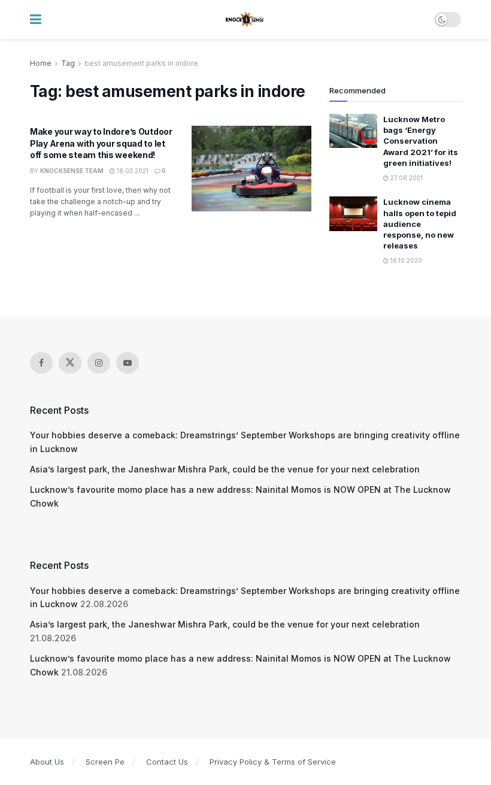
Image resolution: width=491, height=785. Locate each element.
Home (40, 63)
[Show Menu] (35, 19)
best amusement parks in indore (141, 63)
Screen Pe (105, 761)
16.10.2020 (405, 260)
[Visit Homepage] (245, 20)
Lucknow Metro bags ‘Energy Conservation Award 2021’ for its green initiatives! (420, 141)
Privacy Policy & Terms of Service (273, 761)
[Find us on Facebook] (41, 363)
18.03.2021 (131, 170)
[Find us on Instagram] (98, 363)
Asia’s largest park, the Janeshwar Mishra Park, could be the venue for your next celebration (225, 469)
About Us (47, 761)
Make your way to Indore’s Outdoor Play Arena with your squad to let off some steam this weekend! (101, 143)
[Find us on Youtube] (127, 363)
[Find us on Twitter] (70, 363)
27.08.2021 (406, 177)
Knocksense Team (72, 170)
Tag (68, 63)
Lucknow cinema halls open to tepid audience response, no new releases (419, 223)
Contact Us (167, 761)
